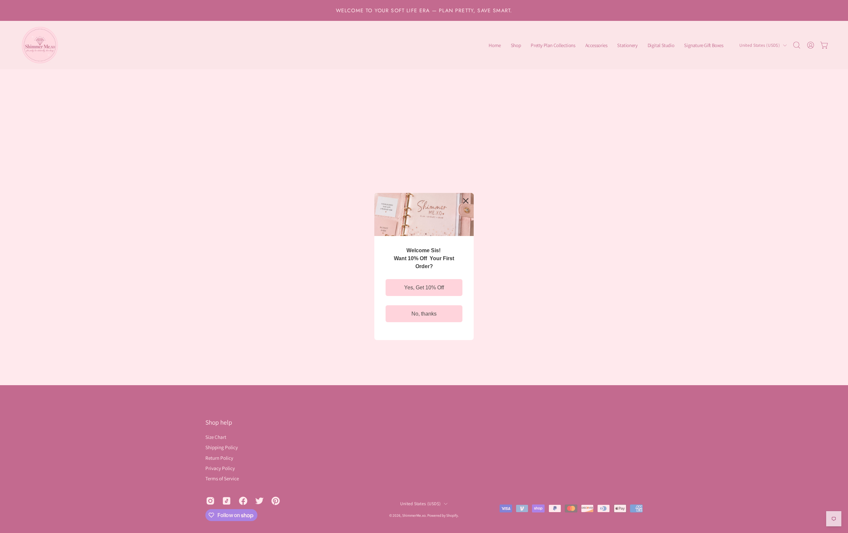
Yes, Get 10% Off (424, 287)
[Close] (466, 201)
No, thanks (424, 314)
